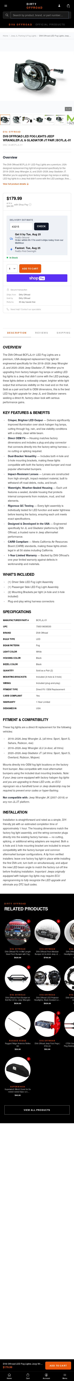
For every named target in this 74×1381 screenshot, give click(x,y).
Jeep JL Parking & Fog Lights (23, 35)
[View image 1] (5, 120)
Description (17, 332)
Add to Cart (30, 268)
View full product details (14, 183)
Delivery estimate (21, 219)
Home (5, 35)
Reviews (41, 332)
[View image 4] (38, 120)
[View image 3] (27, 120)
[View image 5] (50, 120)
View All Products (37, 1110)
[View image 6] (61, 120)
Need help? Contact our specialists (26, 309)
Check (41, 226)
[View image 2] (16, 120)
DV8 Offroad (12, 131)
